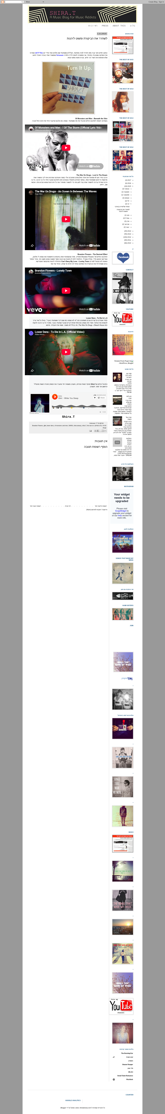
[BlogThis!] (102, 431)
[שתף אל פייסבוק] (98, 431)
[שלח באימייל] (105, 431)
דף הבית (68, 506)
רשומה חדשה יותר (101, 506)
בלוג (132, 26)
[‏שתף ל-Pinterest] (95, 431)
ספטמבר (126, 195)
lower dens (50, 425)
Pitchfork (129, 1079)
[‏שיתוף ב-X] (100, 431)
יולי (128, 201)
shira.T (84, 425)
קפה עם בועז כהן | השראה (128, 375)
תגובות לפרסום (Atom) (93, 510)
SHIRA (71, 425)
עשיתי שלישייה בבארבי (122, 206)
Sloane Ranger (127, 1064)
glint (45, 425)
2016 (129, 183)
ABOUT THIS (119, 26)
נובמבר (126, 189)
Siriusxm (60, 55)
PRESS (105, 26)
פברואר (126, 224)
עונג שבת (129, 1057)
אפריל (127, 218)
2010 (129, 243)
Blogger (63, 1108)
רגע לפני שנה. (128, 397)
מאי (127, 215)
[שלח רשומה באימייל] (90, 430)
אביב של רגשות (128, 418)
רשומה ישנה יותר (35, 506)
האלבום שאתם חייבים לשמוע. (128, 441)
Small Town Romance (125, 1076)
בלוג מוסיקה (98, 425)
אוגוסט (126, 198)
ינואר (127, 227)
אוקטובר (126, 192)
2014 (129, 231)
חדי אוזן (130, 1068)
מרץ (127, 221)
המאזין (130, 1061)
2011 (129, 240)
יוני (128, 204)
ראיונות (92, 26)
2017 (129, 180)
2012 (129, 237)
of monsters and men (61, 425)
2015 (129, 186)
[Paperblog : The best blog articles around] (127, 680)
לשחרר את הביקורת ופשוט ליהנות (123, 210)
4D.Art (130, 1072)
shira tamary (77, 425)
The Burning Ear (127, 1053)
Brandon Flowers (37, 425)
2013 (129, 234)
